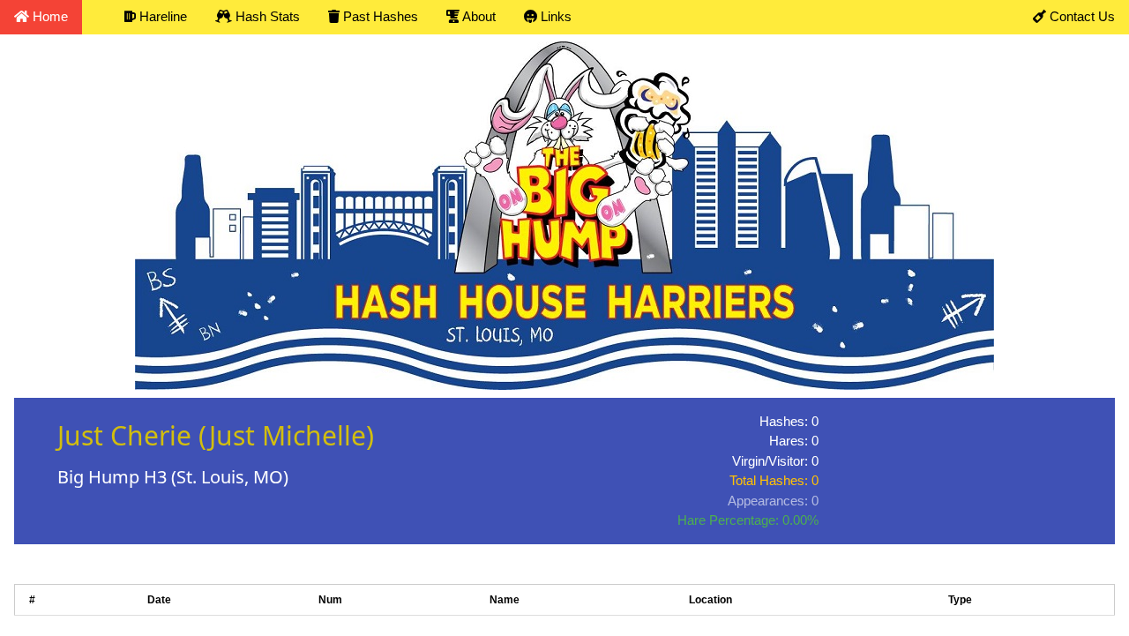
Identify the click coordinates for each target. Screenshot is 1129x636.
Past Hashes (379, 16)
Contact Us (1080, 16)
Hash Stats (266, 16)
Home (48, 16)
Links (554, 16)
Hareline (161, 16)
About (478, 16)
